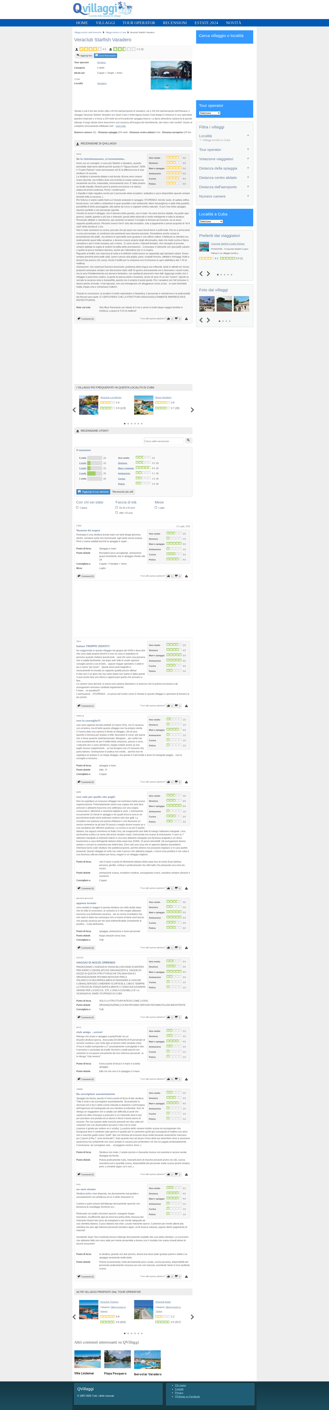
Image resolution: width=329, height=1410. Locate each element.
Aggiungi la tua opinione (95, 491)
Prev (75, 409)
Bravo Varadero (163, 397)
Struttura (123, 463)
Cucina (122, 479)
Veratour (101, 62)
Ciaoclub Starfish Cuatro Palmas (228, 243)
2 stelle (82, 473)
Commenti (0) (87, 319)
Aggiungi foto (86, 55)
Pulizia (121, 484)
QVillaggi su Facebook (187, 1396)
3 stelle (82, 468)
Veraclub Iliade (163, 1302)
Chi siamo (180, 1385)
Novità (233, 23)
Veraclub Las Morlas (110, 397)
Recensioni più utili (123, 491)
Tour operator (139, 23)
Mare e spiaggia (126, 468)
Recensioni (175, 23)
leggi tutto (121, 126)
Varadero (102, 83)
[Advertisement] (118, 97)
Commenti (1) (87, 706)
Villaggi (105, 23)
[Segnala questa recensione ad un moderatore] (187, 319)
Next (191, 409)
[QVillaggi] (102, 18)
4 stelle (82, 463)
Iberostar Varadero (148, 1374)
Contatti (179, 1389)
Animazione (124, 473)
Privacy (179, 1392)
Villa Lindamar (84, 1373)
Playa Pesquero (115, 1373)
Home (82, 23)
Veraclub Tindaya (109, 1302)
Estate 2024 (206, 23)
